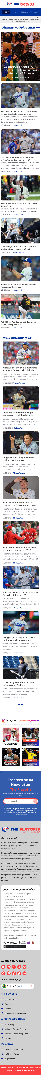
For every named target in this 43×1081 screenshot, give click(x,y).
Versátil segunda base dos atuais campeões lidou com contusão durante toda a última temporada (21, 646)
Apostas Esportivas (13, 1018)
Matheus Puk (17, 125)
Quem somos (10, 999)
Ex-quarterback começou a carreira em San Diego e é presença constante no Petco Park (19, 210)
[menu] (3, 4)
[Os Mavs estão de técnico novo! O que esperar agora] (30, 757)
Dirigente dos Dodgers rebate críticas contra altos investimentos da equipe (18, 460)
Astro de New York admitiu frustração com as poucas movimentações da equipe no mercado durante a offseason (20, 691)
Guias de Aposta (11, 1024)
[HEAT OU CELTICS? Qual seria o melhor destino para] (11, 757)
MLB (7, 12)
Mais (20, 704)
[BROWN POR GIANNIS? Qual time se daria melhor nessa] (30, 737)
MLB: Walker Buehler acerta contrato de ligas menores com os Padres (21, 505)
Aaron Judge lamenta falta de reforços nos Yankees (18, 683)
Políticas (7, 1043)
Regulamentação (12, 1059)
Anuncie (8, 1009)
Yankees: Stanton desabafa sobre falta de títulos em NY (20, 593)
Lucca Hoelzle (18, 214)
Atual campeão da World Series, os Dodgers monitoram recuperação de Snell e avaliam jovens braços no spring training (19, 119)
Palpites (24, 12)
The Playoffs (9, 993)
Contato (8, 1004)
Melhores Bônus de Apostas (16, 1034)
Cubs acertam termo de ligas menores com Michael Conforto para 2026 (19, 415)
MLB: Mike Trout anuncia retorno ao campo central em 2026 (20, 548)
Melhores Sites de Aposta (15, 1029)
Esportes (15, 12)
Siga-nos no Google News (15, 1013)
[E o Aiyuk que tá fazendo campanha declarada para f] (11, 737)
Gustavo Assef (19, 608)
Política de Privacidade (14, 1049)
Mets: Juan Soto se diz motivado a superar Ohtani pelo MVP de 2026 (20, 370)
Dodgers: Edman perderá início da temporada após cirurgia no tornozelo (19, 640)
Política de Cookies (12, 1054)
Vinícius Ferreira (18, 252)
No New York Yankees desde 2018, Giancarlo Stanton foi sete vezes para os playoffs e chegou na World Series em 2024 (21, 601)
